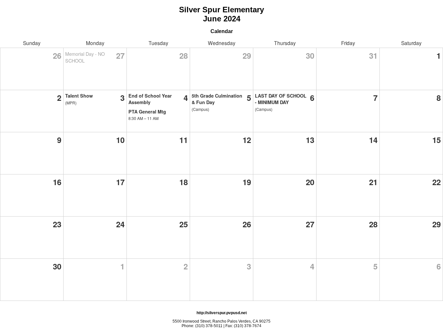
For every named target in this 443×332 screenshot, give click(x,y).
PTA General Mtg (147, 111)
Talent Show (79, 95)
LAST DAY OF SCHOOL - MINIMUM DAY (280, 98)
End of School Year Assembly (150, 98)
